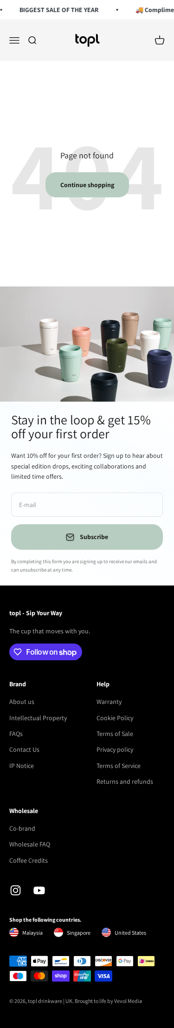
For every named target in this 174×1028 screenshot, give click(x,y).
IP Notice (21, 765)
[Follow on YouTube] (39, 890)
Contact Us (24, 749)
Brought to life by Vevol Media (108, 1000)
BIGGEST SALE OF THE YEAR (58, 10)
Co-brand (22, 828)
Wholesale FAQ (29, 844)
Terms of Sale (115, 733)
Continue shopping (87, 185)
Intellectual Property (38, 718)
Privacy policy (115, 749)
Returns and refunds (125, 781)
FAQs (16, 733)
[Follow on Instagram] (15, 890)
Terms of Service (119, 765)
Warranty (109, 701)
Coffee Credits (28, 860)
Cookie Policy (115, 718)
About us (21, 701)
